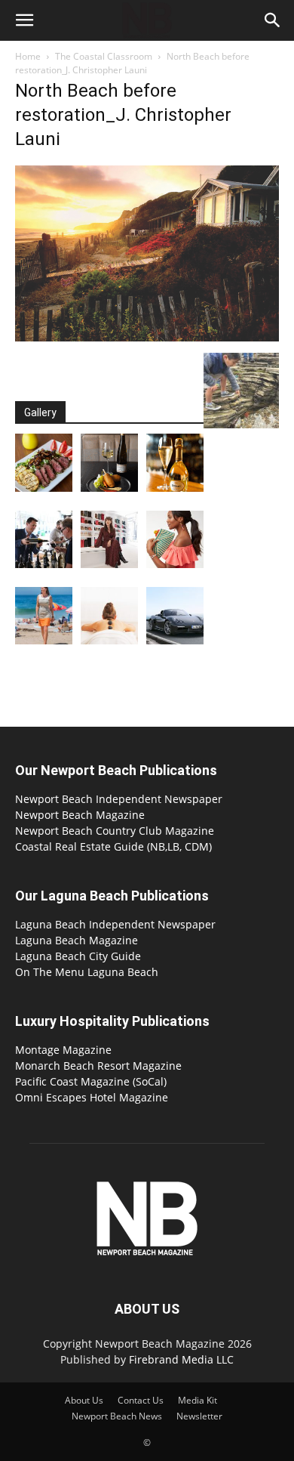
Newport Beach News (117, 1416)
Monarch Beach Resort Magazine (98, 1065)
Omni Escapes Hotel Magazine (91, 1097)
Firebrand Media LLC (181, 1359)
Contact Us (141, 1400)
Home (28, 56)
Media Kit (197, 1400)
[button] (24, 20)
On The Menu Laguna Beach (86, 972)
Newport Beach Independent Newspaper (118, 799)
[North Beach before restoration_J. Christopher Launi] (147, 337)
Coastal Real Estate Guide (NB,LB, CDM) (113, 846)
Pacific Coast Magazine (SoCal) (91, 1081)
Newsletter (199, 1416)
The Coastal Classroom (103, 56)
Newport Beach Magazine (80, 815)
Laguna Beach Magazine (76, 940)
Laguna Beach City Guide (78, 956)
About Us (84, 1400)
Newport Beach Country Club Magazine (114, 830)
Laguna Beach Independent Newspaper (115, 924)
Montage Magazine (63, 1049)
